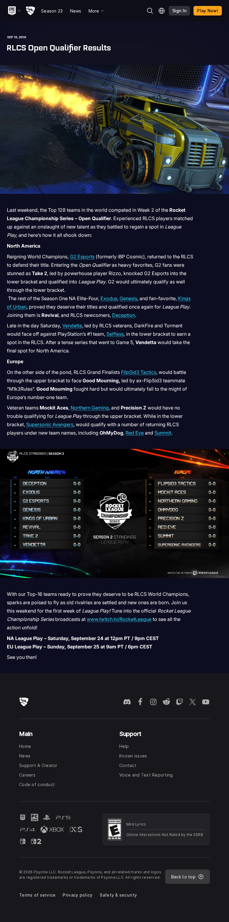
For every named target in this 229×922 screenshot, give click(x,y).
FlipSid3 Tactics (138, 372)
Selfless (115, 334)
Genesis (128, 298)
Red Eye (135, 433)
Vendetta (72, 326)
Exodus (108, 298)
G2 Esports (82, 257)
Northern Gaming (90, 408)
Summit (162, 433)
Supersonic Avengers (49, 424)
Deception (123, 315)
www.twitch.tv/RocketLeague (119, 619)
